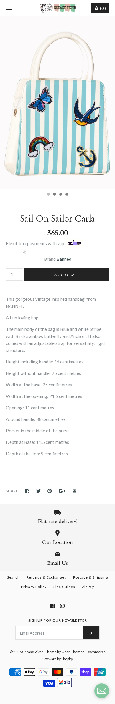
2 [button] (54, 195)
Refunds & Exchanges (46, 577)
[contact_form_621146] (101, 690)
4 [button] (67, 195)
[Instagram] (62, 606)
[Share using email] (74, 491)
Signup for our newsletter (57, 620)
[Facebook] (52, 606)
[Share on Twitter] (38, 491)
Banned (64, 259)
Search (13, 577)
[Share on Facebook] (27, 491)
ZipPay (88, 587)
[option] (57, 102)
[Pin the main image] (49, 491)
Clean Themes (72, 652)
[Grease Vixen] (58, 8)
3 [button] (60, 195)
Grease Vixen (33, 652)
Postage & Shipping (90, 577)
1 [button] (48, 195)
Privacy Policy (34, 587)
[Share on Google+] (62, 491)
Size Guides (64, 587)
